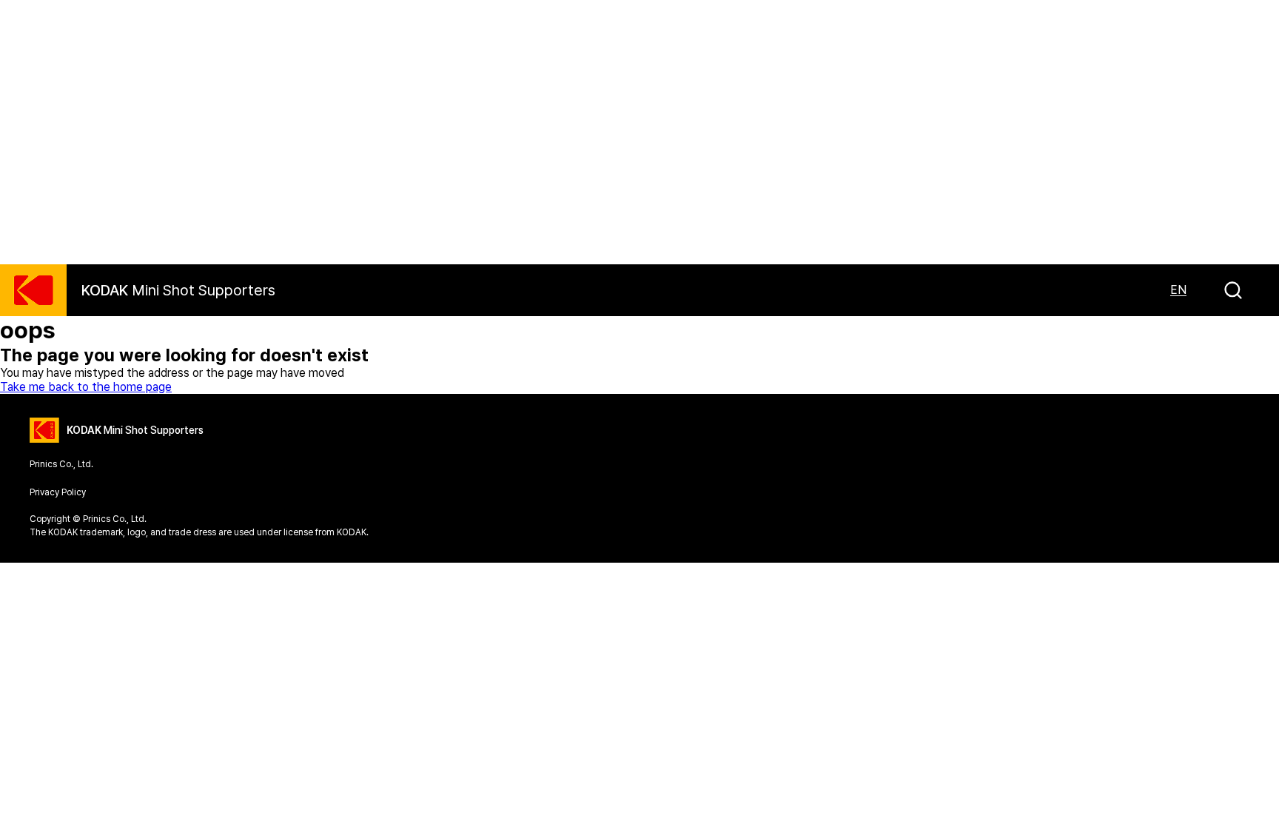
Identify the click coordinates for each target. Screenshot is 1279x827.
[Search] (1233, 290)
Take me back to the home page (86, 387)
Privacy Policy (58, 492)
